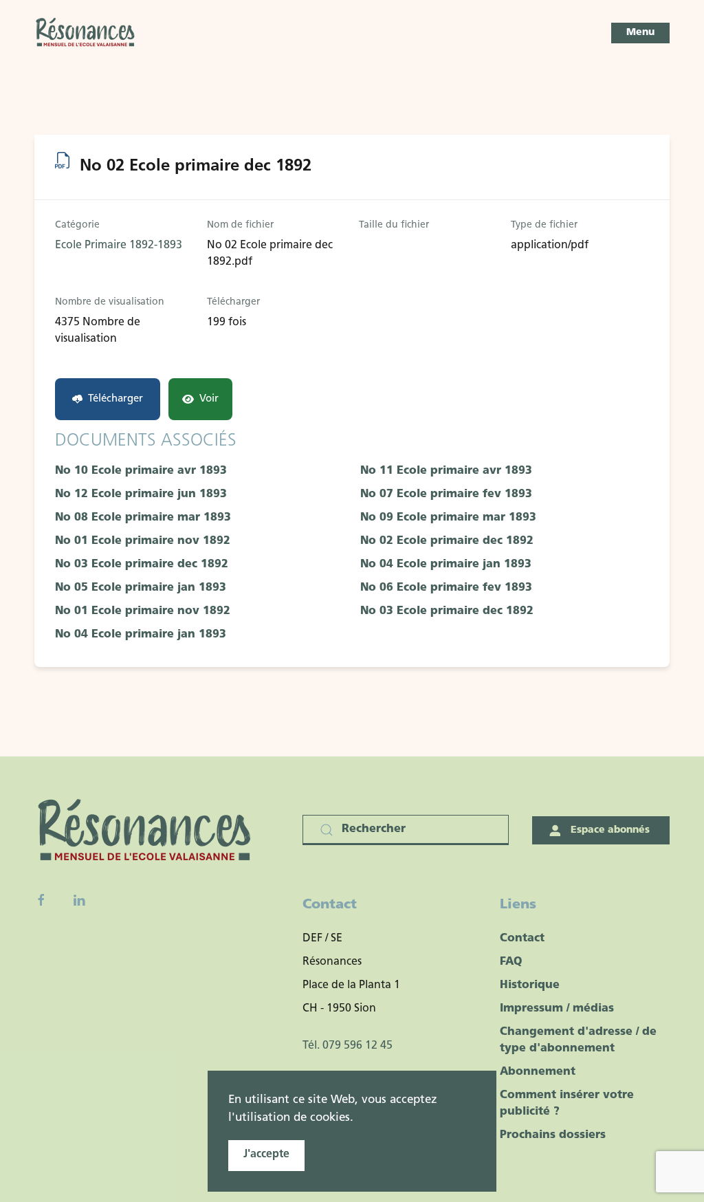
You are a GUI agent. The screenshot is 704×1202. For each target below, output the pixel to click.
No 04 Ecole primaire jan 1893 (445, 564)
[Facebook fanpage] (41, 900)
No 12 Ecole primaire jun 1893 (141, 494)
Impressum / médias (557, 1008)
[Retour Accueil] (86, 33)
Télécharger (115, 399)
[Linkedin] (79, 900)
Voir (209, 399)
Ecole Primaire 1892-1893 (118, 245)
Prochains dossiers (553, 1135)
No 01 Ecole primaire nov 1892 (142, 541)
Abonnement (537, 1072)
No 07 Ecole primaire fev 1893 (446, 494)
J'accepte (266, 1154)
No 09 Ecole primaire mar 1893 (448, 517)
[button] (640, 33)
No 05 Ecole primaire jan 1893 (140, 587)
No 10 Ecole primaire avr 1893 (141, 471)
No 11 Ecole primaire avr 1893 (446, 471)
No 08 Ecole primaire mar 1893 (143, 517)
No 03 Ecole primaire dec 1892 (141, 564)
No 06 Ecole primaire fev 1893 (446, 587)
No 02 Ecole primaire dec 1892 (447, 541)
